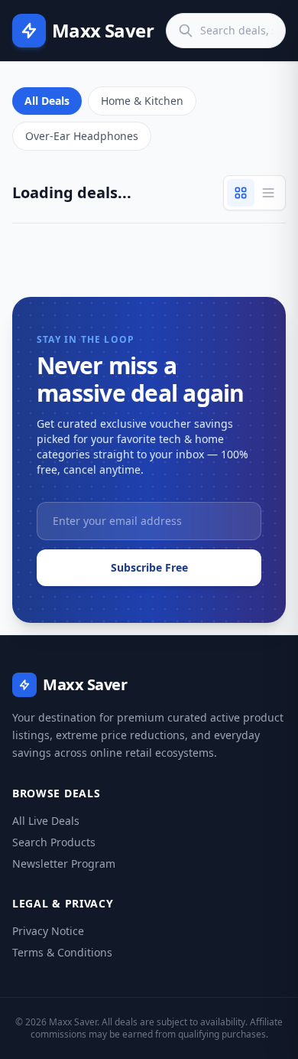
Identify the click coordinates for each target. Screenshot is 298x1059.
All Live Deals (45, 820)
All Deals (47, 100)
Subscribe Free (149, 567)
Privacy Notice (48, 931)
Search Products (54, 842)
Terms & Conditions (62, 952)
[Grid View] (240, 193)
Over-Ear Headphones (81, 136)
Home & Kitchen (142, 100)
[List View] (268, 193)
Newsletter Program (63, 863)
